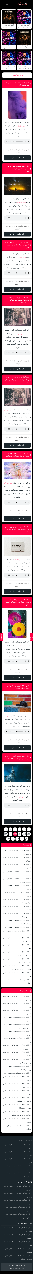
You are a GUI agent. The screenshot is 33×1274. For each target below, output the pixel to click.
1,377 (29, 829)
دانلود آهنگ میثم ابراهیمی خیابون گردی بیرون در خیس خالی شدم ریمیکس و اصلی (17, 529)
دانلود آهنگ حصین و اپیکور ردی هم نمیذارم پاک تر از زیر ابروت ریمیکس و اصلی (18, 168)
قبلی (5, 829)
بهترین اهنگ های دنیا (21, 150)
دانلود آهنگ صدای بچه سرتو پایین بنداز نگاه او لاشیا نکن (17, 83)
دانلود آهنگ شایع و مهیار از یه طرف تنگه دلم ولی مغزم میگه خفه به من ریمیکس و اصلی (17, 245)
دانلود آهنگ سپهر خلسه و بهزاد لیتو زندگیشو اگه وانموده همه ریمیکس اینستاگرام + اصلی (18, 300)
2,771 (22, 838)
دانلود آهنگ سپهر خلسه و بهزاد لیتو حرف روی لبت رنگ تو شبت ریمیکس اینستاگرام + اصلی (16, 380)
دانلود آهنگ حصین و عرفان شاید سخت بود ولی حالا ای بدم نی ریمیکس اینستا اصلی (17, 602)
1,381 (19, 834)
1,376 (24, 829)
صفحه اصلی (10, 3)
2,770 (17, 838)
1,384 (8, 838)
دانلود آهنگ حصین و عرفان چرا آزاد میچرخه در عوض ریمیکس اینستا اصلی (17, 454)
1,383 (29, 834)
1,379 (10, 834)
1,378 (6, 834)
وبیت (10, 1268)
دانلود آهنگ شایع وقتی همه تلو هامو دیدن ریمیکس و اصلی (18, 687)
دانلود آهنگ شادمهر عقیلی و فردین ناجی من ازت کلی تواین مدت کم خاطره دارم (17, 757)
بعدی (26, 838)
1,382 (24, 834)
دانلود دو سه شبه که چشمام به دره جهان (16, 927)
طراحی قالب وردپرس (18, 1268)
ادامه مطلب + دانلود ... (17, 157)
